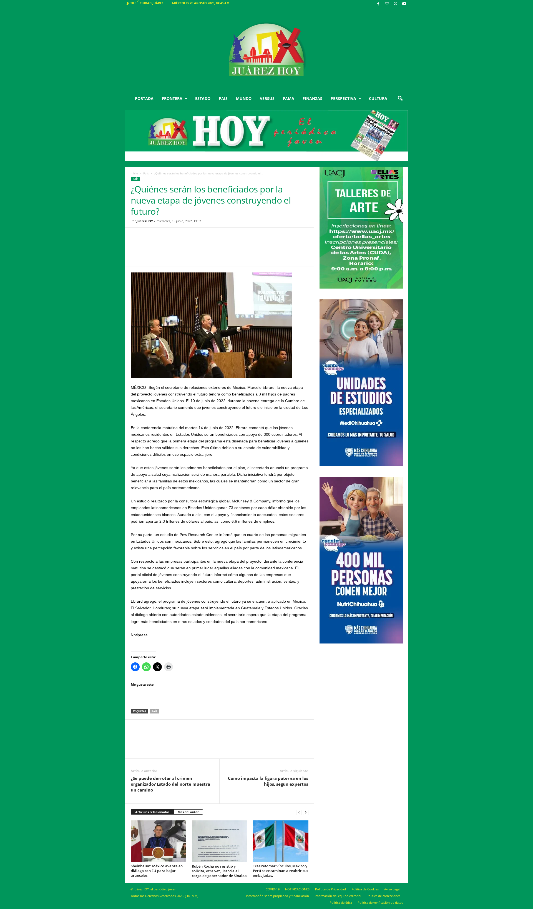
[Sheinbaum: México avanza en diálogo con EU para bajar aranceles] (158, 841)
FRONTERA (172, 98)
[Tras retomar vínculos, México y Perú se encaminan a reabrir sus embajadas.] (280, 841)
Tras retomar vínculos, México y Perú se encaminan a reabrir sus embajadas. (280, 870)
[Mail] (387, 4)
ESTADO (202, 98)
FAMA (288, 98)
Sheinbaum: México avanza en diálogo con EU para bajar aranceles (157, 870)
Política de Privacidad (330, 889)
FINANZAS (312, 98)
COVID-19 (273, 889)
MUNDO (244, 98)
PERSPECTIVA (343, 98)
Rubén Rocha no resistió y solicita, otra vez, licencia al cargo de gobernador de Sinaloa (219, 871)
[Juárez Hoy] (266, 49)
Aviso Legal (392, 889)
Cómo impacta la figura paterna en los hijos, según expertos (268, 781)
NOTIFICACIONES (297, 889)
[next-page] (305, 812)
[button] (400, 98)
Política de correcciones (383, 896)
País (146, 173)
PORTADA (144, 98)
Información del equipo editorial (338, 896)
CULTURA (378, 98)
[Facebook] (378, 4)
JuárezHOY (145, 221)
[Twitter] (395, 4)
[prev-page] (299, 812)
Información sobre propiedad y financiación (277, 896)
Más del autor (188, 812)
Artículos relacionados (152, 812)
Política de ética (341, 902)
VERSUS (267, 98)
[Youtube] (404, 4)
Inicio (134, 173)
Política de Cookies (365, 889)
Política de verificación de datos (380, 902)
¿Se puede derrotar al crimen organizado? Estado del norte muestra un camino (170, 784)
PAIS (223, 98)
